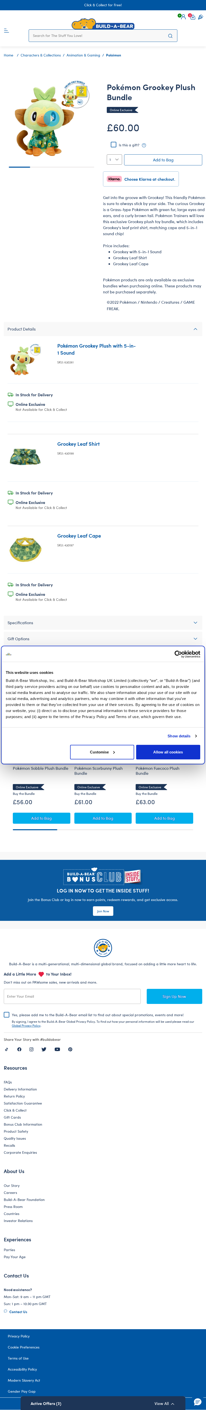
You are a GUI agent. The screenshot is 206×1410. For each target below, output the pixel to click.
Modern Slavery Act (24, 1380)
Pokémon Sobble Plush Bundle (40, 768)
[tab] (103, 329)
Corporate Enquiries (20, 1152)
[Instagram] (31, 1049)
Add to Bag (163, 159)
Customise (99, 752)
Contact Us (18, 1311)
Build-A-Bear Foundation (24, 1199)
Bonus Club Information (23, 1124)
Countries (11, 1213)
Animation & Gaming (83, 55)
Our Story (12, 1185)
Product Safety (16, 1131)
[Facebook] (19, 1049)
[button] (183, 17)
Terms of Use (18, 1358)
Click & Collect (15, 1110)
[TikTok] (6, 1049)
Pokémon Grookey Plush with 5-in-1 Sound (96, 349)
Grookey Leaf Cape (79, 535)
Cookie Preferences (23, 1347)
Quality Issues (15, 1138)
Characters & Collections (41, 55)
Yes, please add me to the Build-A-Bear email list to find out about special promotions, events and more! (103, 1020)
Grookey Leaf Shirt (78, 443)
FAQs (8, 1082)
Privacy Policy (19, 1336)
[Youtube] (57, 1049)
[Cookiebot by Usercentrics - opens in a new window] (178, 654)
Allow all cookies (168, 752)
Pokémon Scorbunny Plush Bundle (98, 771)
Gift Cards (12, 1117)
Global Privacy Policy (26, 1025)
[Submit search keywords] (170, 36)
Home (8, 55)
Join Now (103, 911)
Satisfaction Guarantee (23, 1103)
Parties (9, 1249)
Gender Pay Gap (22, 1391)
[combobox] (98, 36)
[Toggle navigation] (6, 30)
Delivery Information (20, 1089)
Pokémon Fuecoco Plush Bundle (157, 771)
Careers (10, 1192)
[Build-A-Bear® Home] (103, 23)
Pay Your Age (15, 1256)
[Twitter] (43, 1049)
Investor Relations (18, 1220)
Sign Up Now (174, 996)
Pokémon (113, 54)
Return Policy (14, 1096)
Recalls (9, 1145)
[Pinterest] (70, 1049)
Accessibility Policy (22, 1369)
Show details (179, 736)
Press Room (13, 1206)
